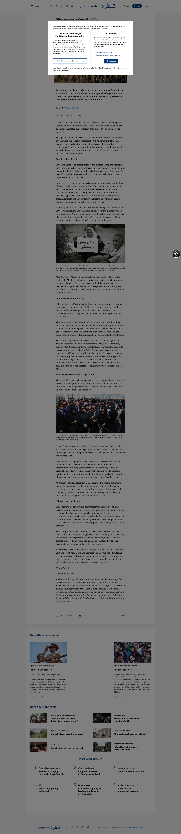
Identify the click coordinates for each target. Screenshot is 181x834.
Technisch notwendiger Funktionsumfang (70, 61)
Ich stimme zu (111, 61)
